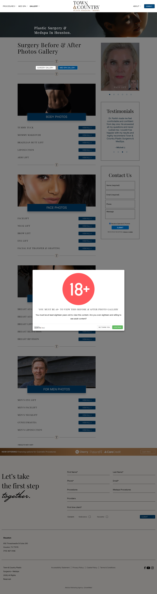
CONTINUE (117, 327)
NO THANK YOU (104, 327)
